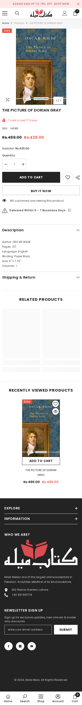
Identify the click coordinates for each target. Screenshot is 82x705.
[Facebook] (8, 646)
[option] (41, 67)
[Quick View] (55, 411)
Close (78, 4)
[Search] (17, 13)
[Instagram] (20, 646)
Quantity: (9, 155)
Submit (65, 629)
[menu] (4, 13)
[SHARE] (76, 177)
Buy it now (41, 191)
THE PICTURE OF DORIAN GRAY (40, 472)
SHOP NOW (61, 4)
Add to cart (31, 177)
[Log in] (64, 13)
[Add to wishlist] (67, 177)
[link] (21, 362)
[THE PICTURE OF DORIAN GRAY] (41, 428)
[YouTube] (32, 646)
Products (19, 23)
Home (5, 23)
